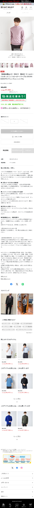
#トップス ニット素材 (7, 326)
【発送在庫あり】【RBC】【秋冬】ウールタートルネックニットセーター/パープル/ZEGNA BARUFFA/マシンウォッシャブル (17, 451)
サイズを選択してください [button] (17, 131)
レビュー (28, 150)
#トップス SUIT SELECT (26, 323)
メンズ (8, 12)
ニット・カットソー (22, 449)
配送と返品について (5, 278)
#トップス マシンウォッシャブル (24, 329)
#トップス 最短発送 (27, 326)
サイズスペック (17, 150)
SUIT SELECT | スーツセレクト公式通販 (8, 449)
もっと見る (17, 399)
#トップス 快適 (15, 323)
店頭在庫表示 (17, 142)
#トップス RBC (17, 326)
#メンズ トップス (6, 323)
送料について (4, 276)
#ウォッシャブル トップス (8, 329)
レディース (25, 12)
